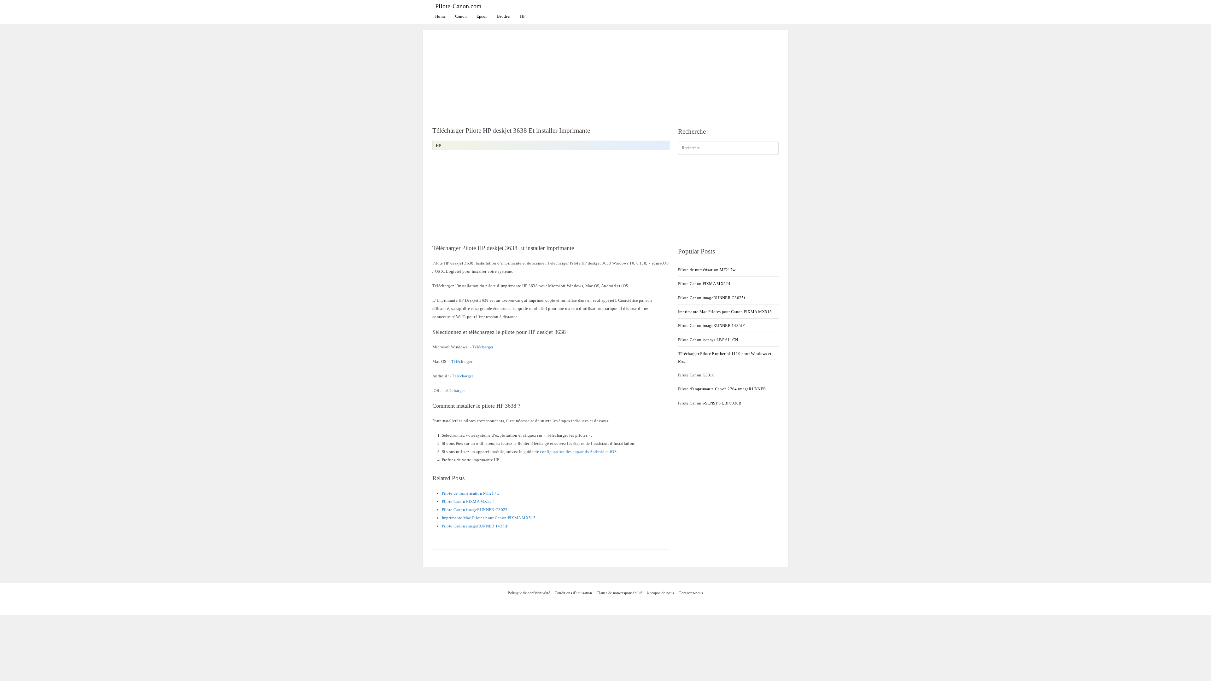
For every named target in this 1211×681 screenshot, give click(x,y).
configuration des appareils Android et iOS (578, 451)
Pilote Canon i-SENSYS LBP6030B (710, 403)
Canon (461, 16)
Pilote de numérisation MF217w (471, 493)
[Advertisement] (605, 74)
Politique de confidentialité (529, 593)
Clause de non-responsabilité (619, 593)
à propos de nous (660, 593)
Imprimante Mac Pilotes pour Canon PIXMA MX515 (489, 517)
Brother (504, 16)
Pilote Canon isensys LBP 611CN (708, 339)
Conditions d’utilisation (573, 593)
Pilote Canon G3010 (696, 375)
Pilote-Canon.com (458, 6)
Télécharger (482, 347)
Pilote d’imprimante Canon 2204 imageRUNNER (722, 389)
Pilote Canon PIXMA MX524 (468, 501)
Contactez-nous (691, 593)
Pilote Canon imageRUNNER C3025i (475, 509)
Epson (482, 16)
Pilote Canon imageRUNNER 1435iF (475, 526)
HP (522, 16)
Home (440, 16)
